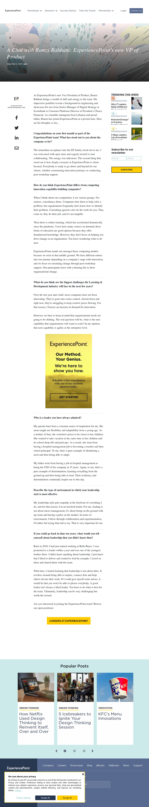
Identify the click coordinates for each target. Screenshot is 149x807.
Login (123, 10)
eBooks (100, 765)
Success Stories (68, 10)
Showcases (76, 765)
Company (48, 765)
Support (137, 765)
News (126, 765)
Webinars (114, 765)
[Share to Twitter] (16, 128)
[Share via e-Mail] (16, 148)
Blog (89, 765)
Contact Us (136, 10)
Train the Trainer (87, 10)
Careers (62, 765)
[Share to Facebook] (16, 118)
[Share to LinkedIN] (16, 138)
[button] (56, 751)
